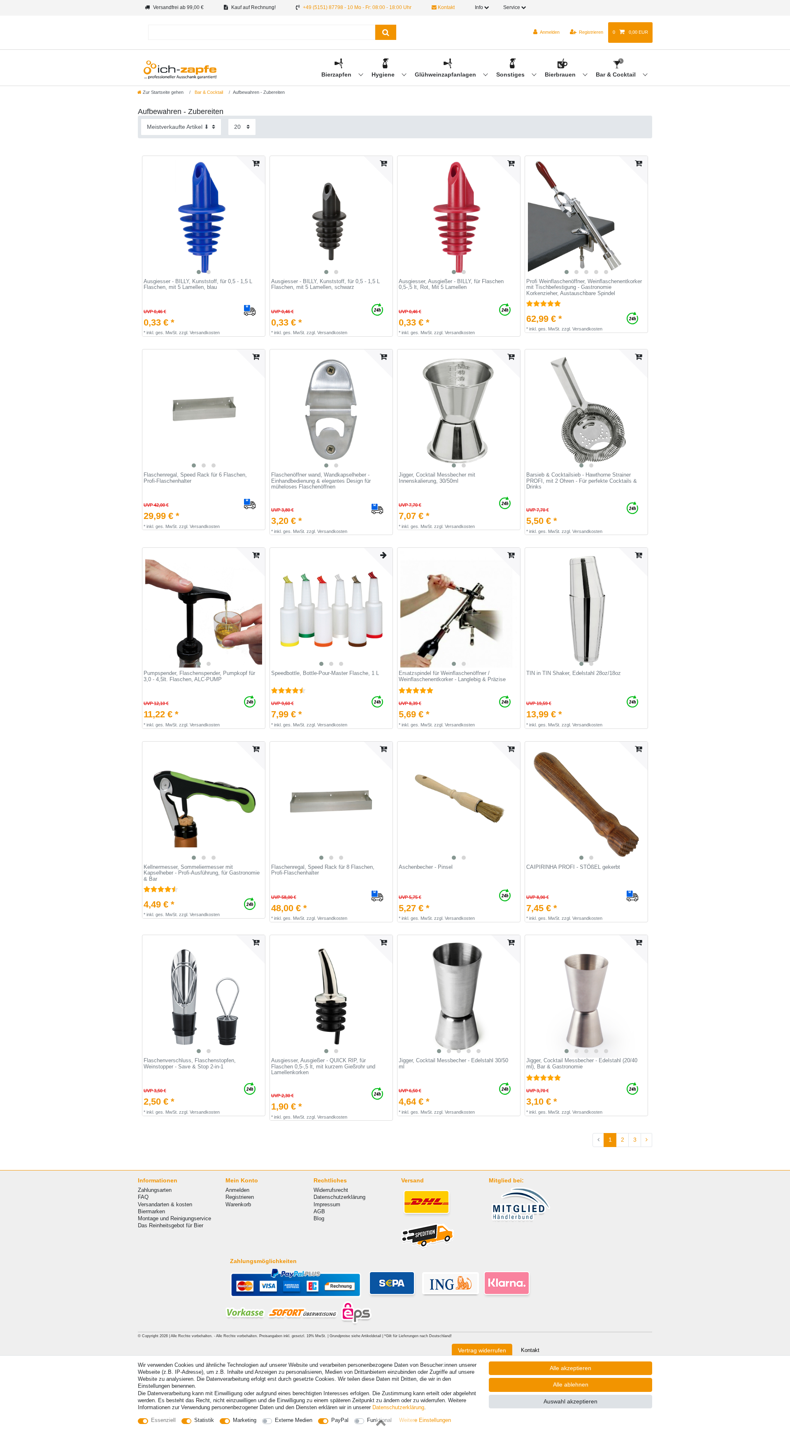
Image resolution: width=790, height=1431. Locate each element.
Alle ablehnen (570, 1384)
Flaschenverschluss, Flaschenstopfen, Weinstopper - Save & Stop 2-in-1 (190, 1064)
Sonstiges (511, 74)
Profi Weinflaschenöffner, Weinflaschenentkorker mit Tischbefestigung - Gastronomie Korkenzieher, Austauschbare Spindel (584, 287)
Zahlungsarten (155, 1190)
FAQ (143, 1197)
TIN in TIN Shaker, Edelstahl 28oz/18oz (573, 673)
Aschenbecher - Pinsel (426, 867)
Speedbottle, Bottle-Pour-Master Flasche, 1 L (325, 673)
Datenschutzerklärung (339, 1197)
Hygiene (384, 74)
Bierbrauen (561, 74)
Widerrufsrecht (331, 1190)
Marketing (244, 1420)
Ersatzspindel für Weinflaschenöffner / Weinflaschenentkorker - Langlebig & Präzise (452, 676)
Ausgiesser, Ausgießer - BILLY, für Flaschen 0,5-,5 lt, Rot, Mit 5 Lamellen (451, 285)
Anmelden (237, 1190)
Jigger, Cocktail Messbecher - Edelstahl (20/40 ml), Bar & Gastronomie (581, 1064)
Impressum (327, 1204)
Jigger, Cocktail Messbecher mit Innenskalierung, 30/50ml (437, 478)
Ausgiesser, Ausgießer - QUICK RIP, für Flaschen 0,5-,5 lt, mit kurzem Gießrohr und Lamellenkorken (323, 1066)
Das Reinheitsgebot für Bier (170, 1225)
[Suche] (385, 32)
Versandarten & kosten (165, 1204)
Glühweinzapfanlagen (446, 74)
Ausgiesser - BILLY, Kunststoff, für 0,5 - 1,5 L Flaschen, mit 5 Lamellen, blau (198, 285)
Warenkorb (238, 1204)
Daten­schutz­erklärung (398, 1407)
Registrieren (239, 1197)
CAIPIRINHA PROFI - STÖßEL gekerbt (573, 867)
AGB (319, 1211)
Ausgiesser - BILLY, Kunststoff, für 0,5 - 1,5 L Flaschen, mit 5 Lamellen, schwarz (325, 285)
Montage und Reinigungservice (174, 1218)
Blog (319, 1218)
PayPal (340, 1420)
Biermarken (151, 1211)
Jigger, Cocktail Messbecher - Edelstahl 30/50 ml (453, 1064)
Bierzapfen (337, 74)
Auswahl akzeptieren (570, 1401)
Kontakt (446, 7)
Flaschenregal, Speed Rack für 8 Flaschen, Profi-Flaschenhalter (322, 870)
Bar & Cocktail (616, 74)
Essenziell (163, 1420)
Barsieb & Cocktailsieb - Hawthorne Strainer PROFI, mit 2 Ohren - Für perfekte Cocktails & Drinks (581, 481)
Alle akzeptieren (570, 1368)
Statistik (204, 1420)
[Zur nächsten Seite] (646, 1140)
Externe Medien (293, 1420)
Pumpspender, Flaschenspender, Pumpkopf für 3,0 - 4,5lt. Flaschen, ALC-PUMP (199, 676)
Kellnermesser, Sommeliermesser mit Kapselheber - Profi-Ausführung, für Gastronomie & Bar (202, 873)
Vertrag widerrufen (482, 1350)
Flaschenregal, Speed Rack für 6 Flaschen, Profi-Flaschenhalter (195, 478)
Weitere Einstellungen (425, 1420)
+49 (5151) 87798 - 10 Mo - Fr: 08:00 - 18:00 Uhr (357, 7)
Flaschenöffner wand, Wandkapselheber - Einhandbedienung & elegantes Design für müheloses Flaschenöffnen (321, 481)
